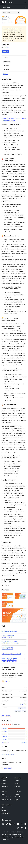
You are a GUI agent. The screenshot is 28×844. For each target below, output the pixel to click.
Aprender (4, 791)
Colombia (8, 820)
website (24, 711)
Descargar (5, 51)
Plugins (17, 783)
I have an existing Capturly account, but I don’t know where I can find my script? (9, 660)
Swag (17, 799)
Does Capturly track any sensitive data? (7, 648)
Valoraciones (6, 61)
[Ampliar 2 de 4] (24, 594)
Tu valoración (5, 742)
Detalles (5, 57)
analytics (20, 708)
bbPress (5, 810)
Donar (17, 797)
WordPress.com (7, 805)
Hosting (4, 783)
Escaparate (18, 778)
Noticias (4, 780)
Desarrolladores (6, 797)
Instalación (6, 65)
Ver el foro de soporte (8, 754)
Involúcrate (18, 791)
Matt (4, 807)
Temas (17, 780)
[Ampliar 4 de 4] (24, 610)
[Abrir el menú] (25, 2)
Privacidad (5, 786)
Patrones (17, 786)
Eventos (17, 794)
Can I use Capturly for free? (9, 631)
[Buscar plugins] (18, 12)
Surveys (23, 118)
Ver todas (23, 742)
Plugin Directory (6, 7)
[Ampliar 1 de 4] (11, 594)
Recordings (12, 118)
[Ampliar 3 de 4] (11, 602)
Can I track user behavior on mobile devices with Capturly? (10, 642)
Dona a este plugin (7, 768)
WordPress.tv (6, 799)
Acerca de (4, 778)
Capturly (6, 47)
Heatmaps (4, 118)
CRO (25, 708)
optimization (18, 711)
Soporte (5, 74)
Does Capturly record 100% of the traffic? (8, 636)
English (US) (23, 704)
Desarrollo (6, 69)
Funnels (18, 118)
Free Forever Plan (9, 120)
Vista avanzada (6, 715)
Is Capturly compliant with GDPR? (11, 654)
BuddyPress (6, 813)
